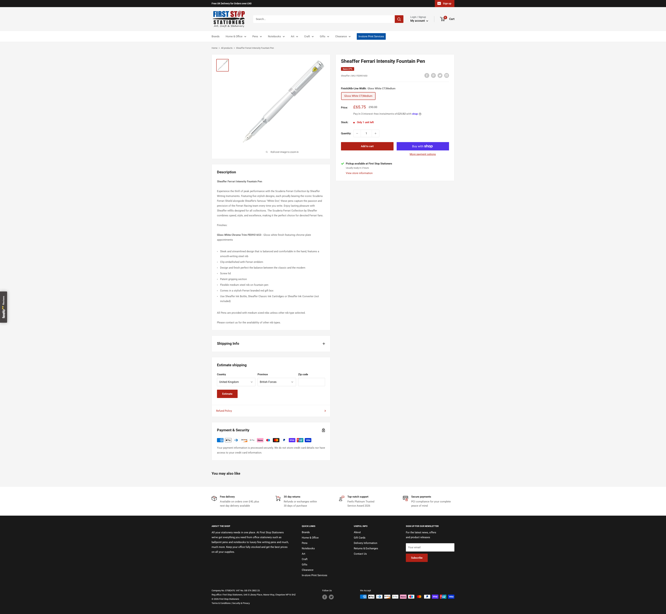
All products (227, 48)
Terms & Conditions (221, 603)
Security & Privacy (241, 603)
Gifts (322, 36)
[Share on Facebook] (426, 75)
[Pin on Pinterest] (433, 75)
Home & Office (234, 36)
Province (263, 374)
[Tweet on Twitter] (440, 75)
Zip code (303, 374)
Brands (216, 36)
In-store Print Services (371, 36)
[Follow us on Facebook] (324, 597)
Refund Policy (224, 410)
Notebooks (274, 36)
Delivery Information (365, 543)
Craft (307, 36)
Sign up (447, 3)
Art (292, 36)
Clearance (341, 36)
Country (221, 374)
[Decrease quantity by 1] (357, 133)
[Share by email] (446, 75)
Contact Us (360, 553)
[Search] (399, 19)
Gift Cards (359, 537)
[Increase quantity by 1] (375, 133)
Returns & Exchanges (366, 548)
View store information (359, 173)
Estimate (227, 393)
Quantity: (346, 133)
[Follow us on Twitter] (331, 597)
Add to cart (367, 146)
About (357, 532)
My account (417, 20)
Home (214, 48)
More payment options (423, 154)
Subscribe (416, 557)
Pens (255, 36)
